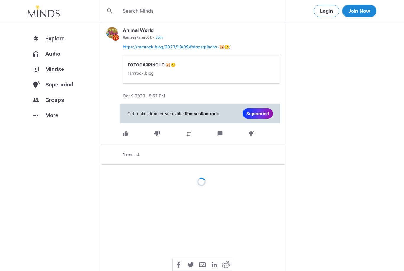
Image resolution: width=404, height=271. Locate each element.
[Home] (44, 11)
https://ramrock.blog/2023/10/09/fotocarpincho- (171, 46)
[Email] (202, 264)
